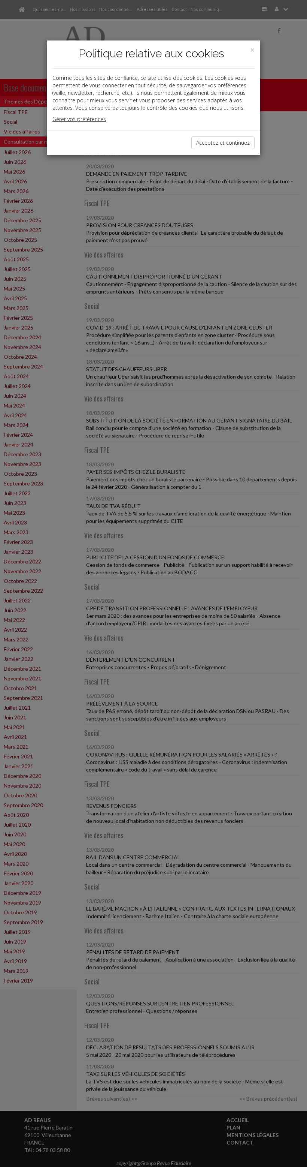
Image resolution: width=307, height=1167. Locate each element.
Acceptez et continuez (223, 142)
